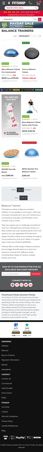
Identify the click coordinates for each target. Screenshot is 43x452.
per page (28, 190)
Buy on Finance (8, 355)
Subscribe (36, 274)
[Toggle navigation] (4, 3)
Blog (3, 431)
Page (17, 198)
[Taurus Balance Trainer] (31, 53)
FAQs (4, 398)
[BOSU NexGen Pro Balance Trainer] (31, 153)
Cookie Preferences (10, 426)
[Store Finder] (9, 3)
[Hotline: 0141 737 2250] (30, 2)
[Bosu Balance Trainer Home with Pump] (31, 106)
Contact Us (6, 379)
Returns (5, 350)
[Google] (16, 325)
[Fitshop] (19, 3)
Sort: (15, 36)
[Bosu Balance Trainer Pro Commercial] (11, 53)
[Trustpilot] (27, 325)
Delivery (5, 346)
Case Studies (7, 388)
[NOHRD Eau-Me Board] (11, 153)
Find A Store (7, 393)
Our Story (5, 407)
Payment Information (11, 360)
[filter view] (39, 19)
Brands (4, 365)
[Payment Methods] (21, 437)
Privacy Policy (7, 421)
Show (13, 190)
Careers (5, 412)
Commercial (7, 383)
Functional (8, 19)
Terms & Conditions (10, 416)
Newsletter (6, 369)
